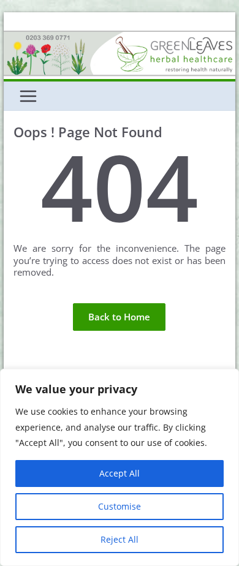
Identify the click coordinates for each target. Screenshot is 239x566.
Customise (119, 506)
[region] (119, 467)
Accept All (119, 473)
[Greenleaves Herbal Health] (119, 36)
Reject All (119, 539)
